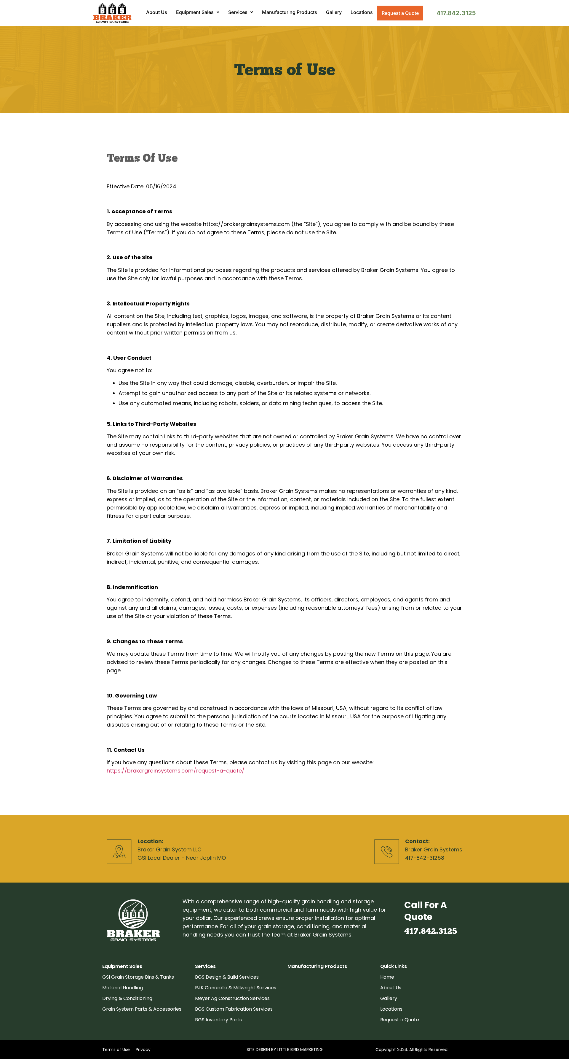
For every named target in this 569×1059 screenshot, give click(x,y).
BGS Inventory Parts (218, 1019)
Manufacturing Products (289, 12)
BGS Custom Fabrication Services (234, 1009)
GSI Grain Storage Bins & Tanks (138, 977)
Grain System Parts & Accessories (141, 1009)
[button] (198, 12)
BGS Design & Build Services (227, 977)
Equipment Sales (195, 12)
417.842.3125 (456, 13)
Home (387, 977)
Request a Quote (400, 13)
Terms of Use (116, 1049)
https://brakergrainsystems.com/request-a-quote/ (175, 770)
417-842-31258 (424, 857)
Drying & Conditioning (127, 998)
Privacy (143, 1049)
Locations (362, 12)
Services (237, 12)
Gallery (334, 12)
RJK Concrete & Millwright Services (235, 987)
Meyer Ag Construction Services (232, 998)
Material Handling (122, 987)
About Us (156, 12)
